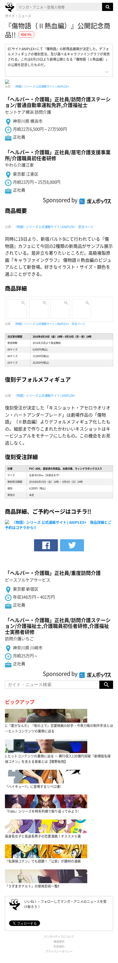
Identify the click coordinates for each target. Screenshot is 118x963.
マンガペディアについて (59, 936)
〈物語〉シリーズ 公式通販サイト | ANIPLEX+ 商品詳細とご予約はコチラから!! (58, 525)
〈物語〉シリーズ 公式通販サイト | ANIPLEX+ (41, 86)
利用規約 (59, 946)
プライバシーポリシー (59, 951)
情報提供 (59, 941)
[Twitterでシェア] (72, 545)
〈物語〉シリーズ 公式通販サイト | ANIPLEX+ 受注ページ (53, 226)
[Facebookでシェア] (46, 545)
